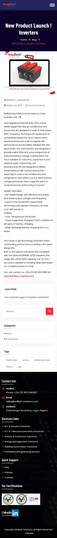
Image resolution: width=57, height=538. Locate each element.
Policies (9, 472)
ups (20, 366)
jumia (25, 360)
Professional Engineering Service (22, 451)
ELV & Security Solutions (17, 426)
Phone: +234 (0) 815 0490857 (22, 390)
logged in (23, 297)
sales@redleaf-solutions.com (19, 275)
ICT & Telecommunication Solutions (24, 431)
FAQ (7, 467)
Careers (9, 477)
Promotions (12, 339)
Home (23, 39)
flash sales (11, 360)
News (8, 333)
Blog (34, 39)
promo (9, 366)
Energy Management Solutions (21, 441)
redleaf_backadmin (18, 100)
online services (41, 360)
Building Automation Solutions (21, 446)
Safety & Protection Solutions (21, 436)
